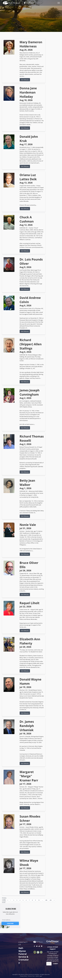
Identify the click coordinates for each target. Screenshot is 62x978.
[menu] (59, 3)
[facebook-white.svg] (34, 946)
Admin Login (39, 976)
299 (50, 900)
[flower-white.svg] (42, 946)
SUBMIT (55, 964)
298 (46, 900)
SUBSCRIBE (10, 923)
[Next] (54, 900)
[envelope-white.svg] (37, 946)
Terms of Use (31, 976)
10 (38, 900)
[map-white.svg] (39, 946)
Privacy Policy (23, 976)
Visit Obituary (25, 80)
